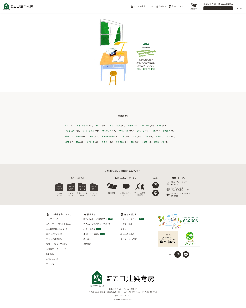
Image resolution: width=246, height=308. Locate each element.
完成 (92, 136)
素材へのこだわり (54, 234)
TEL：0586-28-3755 (146, 69)
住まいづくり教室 (82, 194)
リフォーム (140, 131)
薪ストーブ (91, 141)
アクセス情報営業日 (140, 194)
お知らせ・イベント (131, 219)
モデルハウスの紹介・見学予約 (97, 224)
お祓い (130, 125)
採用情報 (50, 254)
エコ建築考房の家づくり (57, 229)
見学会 (104, 141)
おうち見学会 (59, 194)
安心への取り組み (54, 239)
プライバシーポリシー (123, 295)
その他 (159, 125)
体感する (163, 6)
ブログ (123, 229)
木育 (169, 136)
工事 (123, 136)
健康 (67, 136)
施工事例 (87, 239)
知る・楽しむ (178, 6)
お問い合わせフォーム (126, 194)
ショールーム (144, 125)
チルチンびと (70, 131)
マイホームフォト (88, 131)
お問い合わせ (52, 259)
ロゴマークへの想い (129, 239)
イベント (99, 125)
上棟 (153, 131)
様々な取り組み (127, 234)
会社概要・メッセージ (56, 249)
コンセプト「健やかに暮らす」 (60, 224)
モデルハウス (123, 131)
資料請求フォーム (112, 194)
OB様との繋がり (82, 125)
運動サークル (159, 141)
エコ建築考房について (143, 6)
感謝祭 (158, 136)
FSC (67, 125)
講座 (133, 141)
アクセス (218, 8)
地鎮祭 (79, 136)
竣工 (78, 141)
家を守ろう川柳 (108, 136)
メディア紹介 (106, 131)
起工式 (144, 141)
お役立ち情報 (115, 125)
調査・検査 (120, 141)
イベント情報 (94, 194)
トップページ (52, 219)
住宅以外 (167, 131)
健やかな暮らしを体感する (97, 219)
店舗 (134, 136)
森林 (67, 141)
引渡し (146, 136)
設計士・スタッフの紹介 (57, 244)
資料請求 (194, 9)
